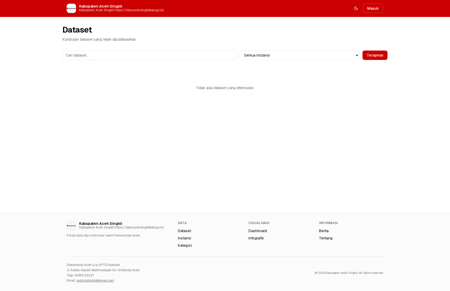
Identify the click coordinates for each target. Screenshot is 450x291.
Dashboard (257, 230)
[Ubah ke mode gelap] (356, 8)
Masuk (373, 8)
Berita (324, 230)
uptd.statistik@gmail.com (95, 280)
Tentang (326, 238)
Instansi (184, 238)
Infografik (256, 238)
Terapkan (375, 55)
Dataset (184, 230)
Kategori (185, 245)
